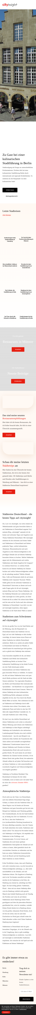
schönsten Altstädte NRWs (19, 782)
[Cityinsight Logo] (10, 4)
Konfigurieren (23, 1009)
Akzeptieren (6, 1012)
